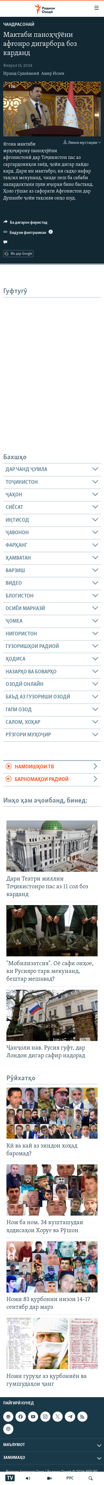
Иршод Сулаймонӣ (21, 74)
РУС (70, 1478)
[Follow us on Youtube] (33, 1417)
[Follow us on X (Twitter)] (58, 1417)
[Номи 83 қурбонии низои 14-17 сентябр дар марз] (52, 1266)
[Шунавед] (28, 1478)
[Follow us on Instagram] (45, 1417)
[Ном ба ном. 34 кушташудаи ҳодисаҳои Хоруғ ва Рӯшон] (52, 1190)
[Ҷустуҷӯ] (91, 1478)
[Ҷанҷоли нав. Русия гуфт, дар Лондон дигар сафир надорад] (52, 1015)
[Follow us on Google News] (8, 1417)
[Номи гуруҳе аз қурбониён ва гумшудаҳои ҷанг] (52, 1343)
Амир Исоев (52, 74)
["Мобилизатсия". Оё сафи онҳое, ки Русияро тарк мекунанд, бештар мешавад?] (52, 930)
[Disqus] (52, 364)
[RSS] (82, 1417)
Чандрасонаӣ (18, 24)
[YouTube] (49, 1478)
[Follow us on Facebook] (20, 1417)
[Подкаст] (8, 1429)
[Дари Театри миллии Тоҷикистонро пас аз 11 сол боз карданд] (52, 846)
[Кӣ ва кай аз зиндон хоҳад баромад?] (52, 1113)
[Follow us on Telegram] (70, 1417)
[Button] (25, 224)
